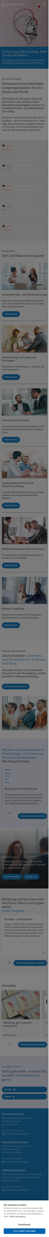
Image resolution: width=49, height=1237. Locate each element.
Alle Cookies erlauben (23, 1231)
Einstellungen (23, 1224)
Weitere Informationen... (20, 1216)
